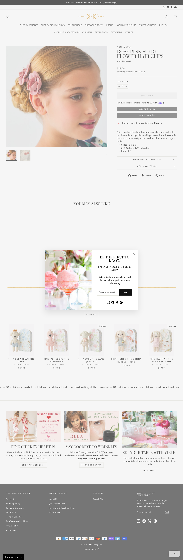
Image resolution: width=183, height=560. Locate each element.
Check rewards (13, 557)
